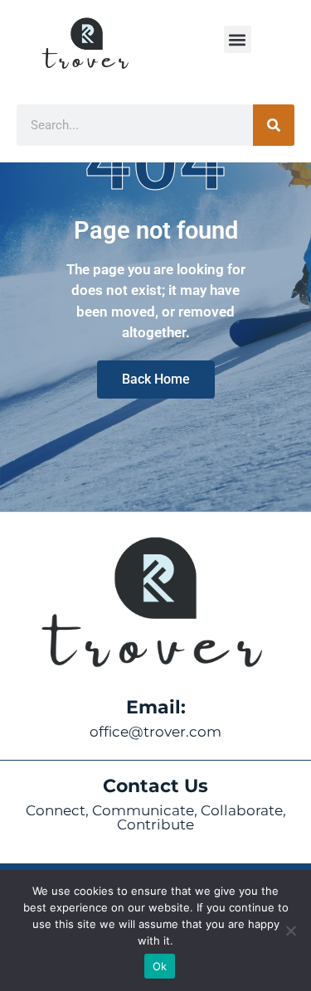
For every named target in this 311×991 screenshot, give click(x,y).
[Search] (273, 125)
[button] (237, 39)
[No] (290, 930)
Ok (160, 966)
